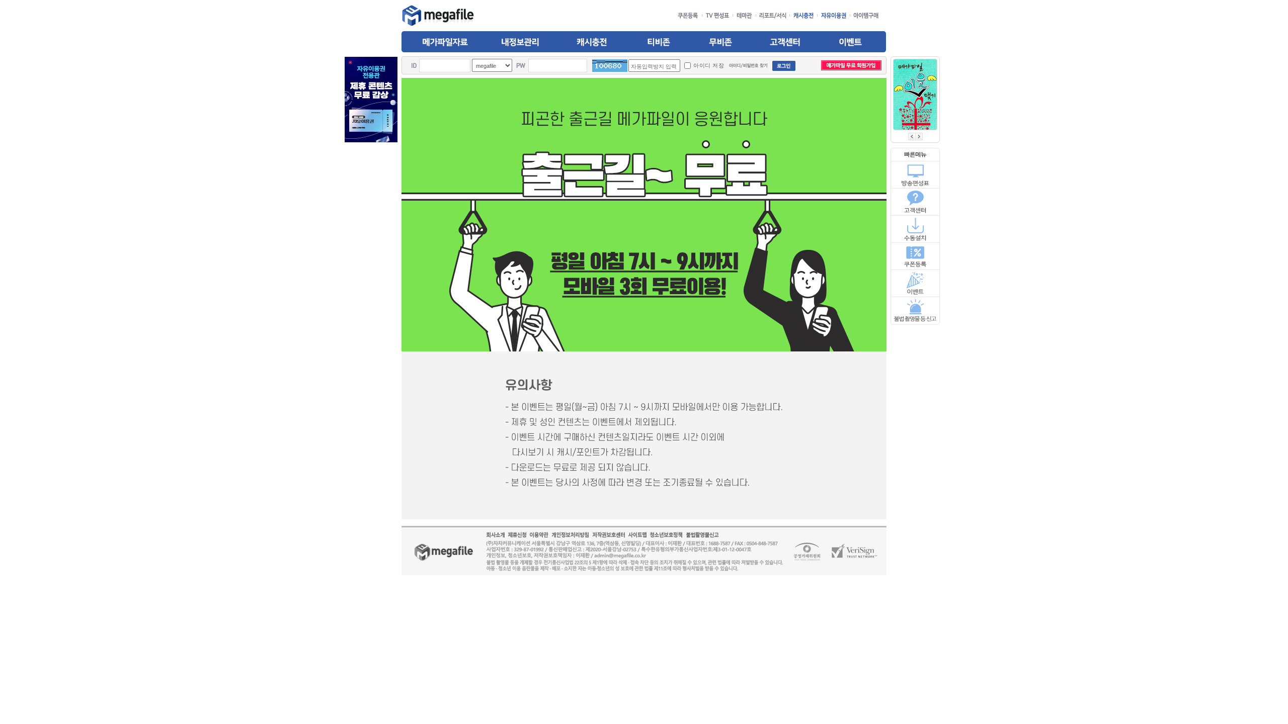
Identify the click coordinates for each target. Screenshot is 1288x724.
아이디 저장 (708, 65)
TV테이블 (916, 174)
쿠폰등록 (916, 255)
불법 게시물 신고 (916, 311)
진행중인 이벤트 (916, 283)
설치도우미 (916, 228)
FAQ (916, 201)
